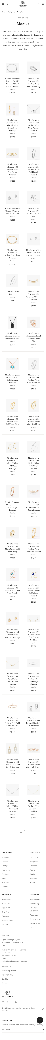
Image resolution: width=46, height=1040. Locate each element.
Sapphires (34, 862)
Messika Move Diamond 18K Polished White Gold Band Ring (33, 82)
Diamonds (34, 857)
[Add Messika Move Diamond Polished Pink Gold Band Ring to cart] (41, 313)
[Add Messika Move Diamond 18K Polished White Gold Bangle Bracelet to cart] (41, 144)
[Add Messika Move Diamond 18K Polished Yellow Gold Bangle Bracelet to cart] (20, 144)
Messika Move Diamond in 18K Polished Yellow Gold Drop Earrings (12, 125)
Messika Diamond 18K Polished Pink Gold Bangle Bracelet (12, 506)
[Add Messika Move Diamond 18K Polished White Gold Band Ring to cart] (41, 58)
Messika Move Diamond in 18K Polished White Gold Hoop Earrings (12, 463)
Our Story (5, 979)
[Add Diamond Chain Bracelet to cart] (20, 271)
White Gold (6, 904)
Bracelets (5, 857)
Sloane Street (35, 923)
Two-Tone (6, 912)
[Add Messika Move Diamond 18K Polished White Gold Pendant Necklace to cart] (41, 100)
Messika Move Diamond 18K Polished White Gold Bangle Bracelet (34, 169)
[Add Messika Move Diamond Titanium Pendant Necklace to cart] (20, 313)
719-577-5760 (10, 955)
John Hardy (34, 904)
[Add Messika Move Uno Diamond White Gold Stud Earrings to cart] (41, 230)
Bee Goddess (35, 899)
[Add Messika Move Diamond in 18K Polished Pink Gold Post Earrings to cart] (41, 697)
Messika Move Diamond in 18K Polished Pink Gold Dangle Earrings (12, 763)
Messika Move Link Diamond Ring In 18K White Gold (12, 211)
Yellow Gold (6, 899)
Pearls (32, 870)
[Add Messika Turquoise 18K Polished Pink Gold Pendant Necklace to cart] (20, 354)
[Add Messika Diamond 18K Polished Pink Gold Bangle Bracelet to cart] (20, 482)
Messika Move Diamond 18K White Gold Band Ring (34, 212)
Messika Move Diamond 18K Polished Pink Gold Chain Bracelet (12, 589)
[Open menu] (3, 4)
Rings (4, 878)
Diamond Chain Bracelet (12, 292)
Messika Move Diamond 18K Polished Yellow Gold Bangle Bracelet (12, 169)
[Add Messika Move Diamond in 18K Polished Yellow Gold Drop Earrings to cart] (20, 100)
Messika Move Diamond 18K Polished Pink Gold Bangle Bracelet (33, 506)
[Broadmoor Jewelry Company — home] (7, 994)
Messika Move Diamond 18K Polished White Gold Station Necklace (34, 806)
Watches (5, 882)
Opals (32, 874)
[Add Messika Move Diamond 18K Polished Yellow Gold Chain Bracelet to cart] (41, 437)
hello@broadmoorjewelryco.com (14, 961)
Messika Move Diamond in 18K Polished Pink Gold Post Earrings (33, 721)
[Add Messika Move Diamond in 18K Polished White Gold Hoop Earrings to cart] (20, 437)
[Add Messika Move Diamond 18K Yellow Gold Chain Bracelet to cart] (20, 230)
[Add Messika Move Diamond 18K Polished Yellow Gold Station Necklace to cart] (41, 609)
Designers (11, 12)
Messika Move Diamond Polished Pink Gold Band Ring (33, 337)
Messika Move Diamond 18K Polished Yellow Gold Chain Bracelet (34, 463)
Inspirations (6, 966)
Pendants (5, 874)
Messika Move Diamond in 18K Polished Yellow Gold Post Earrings (12, 633)
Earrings (5, 866)
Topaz (32, 882)
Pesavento (34, 915)
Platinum (5, 916)
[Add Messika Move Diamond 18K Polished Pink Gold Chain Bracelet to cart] (20, 565)
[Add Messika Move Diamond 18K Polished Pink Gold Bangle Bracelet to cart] (41, 482)
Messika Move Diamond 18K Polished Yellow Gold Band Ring (12, 420)
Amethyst (34, 878)
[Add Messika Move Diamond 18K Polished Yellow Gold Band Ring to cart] (20, 396)
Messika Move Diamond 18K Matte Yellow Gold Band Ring (12, 547)
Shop (3, 12)
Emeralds (33, 866)
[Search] (7, 4)
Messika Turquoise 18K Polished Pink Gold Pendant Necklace (12, 378)
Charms (5, 862)
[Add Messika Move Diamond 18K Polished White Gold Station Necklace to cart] (41, 781)
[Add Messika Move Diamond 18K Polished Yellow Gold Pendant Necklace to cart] (20, 653)
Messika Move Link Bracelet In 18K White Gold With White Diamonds (12, 82)
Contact (5, 983)
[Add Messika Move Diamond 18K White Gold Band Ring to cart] (41, 188)
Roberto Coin (35, 919)
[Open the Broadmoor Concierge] (40, 1020)
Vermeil (5, 924)
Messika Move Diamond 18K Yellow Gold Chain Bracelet (12, 254)
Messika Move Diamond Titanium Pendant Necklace (12, 336)
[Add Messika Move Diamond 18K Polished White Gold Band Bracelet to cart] (41, 523)
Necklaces (6, 870)
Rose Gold (6, 908)
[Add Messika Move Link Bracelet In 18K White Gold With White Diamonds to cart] (20, 58)
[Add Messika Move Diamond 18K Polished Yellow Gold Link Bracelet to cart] (41, 739)
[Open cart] (43, 4)
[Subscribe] (42, 1030)
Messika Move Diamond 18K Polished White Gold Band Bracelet (33, 547)
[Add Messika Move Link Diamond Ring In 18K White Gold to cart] (20, 188)
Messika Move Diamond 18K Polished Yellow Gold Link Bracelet (33, 763)
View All (5, 887)
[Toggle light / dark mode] (43, 1009)
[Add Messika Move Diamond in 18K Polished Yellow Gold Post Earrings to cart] (20, 609)
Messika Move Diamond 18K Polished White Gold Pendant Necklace (34, 125)
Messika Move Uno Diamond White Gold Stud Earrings (33, 252)
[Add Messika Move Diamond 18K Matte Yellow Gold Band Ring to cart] (20, 523)
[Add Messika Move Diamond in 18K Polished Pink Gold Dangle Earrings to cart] (20, 739)
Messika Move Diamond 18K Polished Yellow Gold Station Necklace (34, 634)
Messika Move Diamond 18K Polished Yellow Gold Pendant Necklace (12, 678)
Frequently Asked (9, 971)
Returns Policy (7, 975)
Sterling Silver (7, 920)
